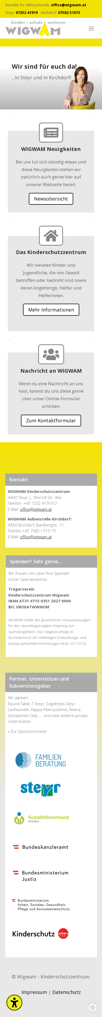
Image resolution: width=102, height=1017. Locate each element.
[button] (91, 28)
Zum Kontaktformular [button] (51, 420)
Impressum (34, 992)
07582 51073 (69, 12)
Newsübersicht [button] (51, 199)
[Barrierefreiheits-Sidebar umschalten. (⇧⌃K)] (14, 1002)
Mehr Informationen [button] (51, 310)
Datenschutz (66, 992)
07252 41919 (27, 12)
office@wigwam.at (68, 4)
